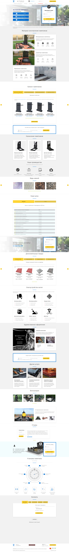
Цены (35, 3)
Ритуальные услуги (51, 259)
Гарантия (46, 3)
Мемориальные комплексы (40, 92)
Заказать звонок (52, 1)
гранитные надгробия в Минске (22, 99)
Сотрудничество (40, 3)
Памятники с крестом (50, 92)
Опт (49, 3)
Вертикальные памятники (18, 92)
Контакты (53, 3)
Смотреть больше (34, 121)
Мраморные (30, 3)
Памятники (23, 201)
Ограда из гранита (40, 259)
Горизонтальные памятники (29, 92)
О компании (34, 519)
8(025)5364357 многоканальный (39, 508)
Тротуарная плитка (18, 259)
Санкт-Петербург (34, 502)
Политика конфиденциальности (21, 550)
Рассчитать (22, 436)
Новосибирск (40, 502)
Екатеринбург (45, 502)
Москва (30, 502)
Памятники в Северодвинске (18, 3)
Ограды (45, 201)
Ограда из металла (29, 259)
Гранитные (25, 3)
